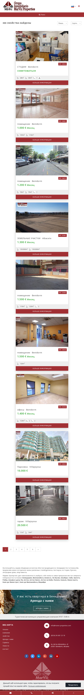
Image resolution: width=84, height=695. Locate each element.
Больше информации (42, 83)
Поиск (42, 15)
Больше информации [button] (37, 686)
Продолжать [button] (73, 685)
